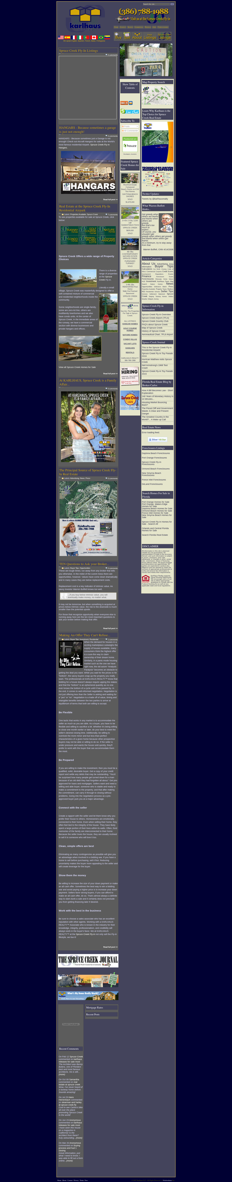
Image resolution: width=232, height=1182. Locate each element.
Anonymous (75, 1120)
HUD (143, 281)
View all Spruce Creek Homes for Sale (77, 367)
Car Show (156, 269)
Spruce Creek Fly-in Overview (156, 314)
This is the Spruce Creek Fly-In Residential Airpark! (157, 348)
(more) (62, 1074)
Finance (146, 276)
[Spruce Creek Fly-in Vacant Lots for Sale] (88, 240)
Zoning (156, 299)
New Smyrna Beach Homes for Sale (157, 516)
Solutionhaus (167, 1180)
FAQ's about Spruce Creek (155, 324)
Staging (151, 296)
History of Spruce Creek (153, 331)
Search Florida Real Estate (155, 535)
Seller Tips (167, 291)
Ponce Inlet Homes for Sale (155, 513)
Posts (126, 126)
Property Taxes (161, 289)
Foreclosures (163, 27)
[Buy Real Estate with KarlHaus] (118, 36)
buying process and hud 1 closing (69, 1148)
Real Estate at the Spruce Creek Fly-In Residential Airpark (84, 208)
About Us (148, 263)
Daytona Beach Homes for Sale (157, 508)
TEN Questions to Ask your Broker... (84, 564)
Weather (144, 299)
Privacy (76, 1180)
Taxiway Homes (161, 296)
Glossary (158, 279)
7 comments (113, 215)
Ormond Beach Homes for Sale (157, 511)
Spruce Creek (92, 214)
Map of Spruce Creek (152, 328)
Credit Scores (167, 271)
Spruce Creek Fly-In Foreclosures (151, 463)
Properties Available (78, 214)
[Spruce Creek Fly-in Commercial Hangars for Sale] (107, 240)
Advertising (74, 478)
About (64, 1180)
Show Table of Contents (130, 85)
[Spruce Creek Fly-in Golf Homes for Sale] (88, 230)
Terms (82, 1180)
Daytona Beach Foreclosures (156, 453)
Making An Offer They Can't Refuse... (84, 635)
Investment (84, 639)
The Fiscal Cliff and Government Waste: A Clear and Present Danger (157, 411)
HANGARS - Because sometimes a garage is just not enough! (87, 129)
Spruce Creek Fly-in (85, 934)
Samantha (74, 1079)
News (82, 478)
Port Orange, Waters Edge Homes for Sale (154, 505)
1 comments (113, 640)
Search (130, 27)
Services (145, 294)
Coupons (159, 271)
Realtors (170, 289)
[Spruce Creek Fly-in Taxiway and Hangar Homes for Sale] (70, 230)
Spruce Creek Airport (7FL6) (155, 318)
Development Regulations (152, 274)
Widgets (150, 299)
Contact (123, 27)
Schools (157, 292)
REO (143, 292)
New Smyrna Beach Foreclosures (151, 474)
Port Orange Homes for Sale (155, 502)
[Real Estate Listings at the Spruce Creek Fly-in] (164, 36)
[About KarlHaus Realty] (137, 36)
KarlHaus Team (163, 281)
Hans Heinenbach (66, 1098)
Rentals (148, 27)
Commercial (139, 27)
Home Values (168, 279)
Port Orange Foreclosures (154, 458)
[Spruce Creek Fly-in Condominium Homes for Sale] (70, 240)
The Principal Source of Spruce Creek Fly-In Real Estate (87, 472)
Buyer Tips (74, 568)
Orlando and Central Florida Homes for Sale (155, 529)
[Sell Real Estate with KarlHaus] (127, 36)
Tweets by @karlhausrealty (155, 199)
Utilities (170, 296)
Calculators (147, 269)
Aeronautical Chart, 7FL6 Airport (157, 334)
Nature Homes (156, 284)
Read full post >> (110, 200)
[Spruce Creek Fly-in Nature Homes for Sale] (107, 230)
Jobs (154, 27)
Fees (86, 1180)
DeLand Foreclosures (152, 484)
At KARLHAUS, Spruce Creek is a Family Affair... (87, 382)
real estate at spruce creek (69, 1083)
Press (88, 478)
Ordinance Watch (160, 287)
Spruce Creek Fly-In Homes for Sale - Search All (157, 523)
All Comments (130, 130)
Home (116, 27)
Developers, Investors (130, 154)
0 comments (113, 55)
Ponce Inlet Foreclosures (154, 480)
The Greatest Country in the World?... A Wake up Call (155, 418)
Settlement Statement (157, 294)
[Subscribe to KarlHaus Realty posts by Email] (131, 103)
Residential (94, 639)
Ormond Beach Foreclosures (156, 469)
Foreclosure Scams (164, 277)
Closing (164, 269)
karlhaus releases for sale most (70, 1060)
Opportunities (85, 568)
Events (170, 274)
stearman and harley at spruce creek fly (70, 1103)
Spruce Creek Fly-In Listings (78, 50)
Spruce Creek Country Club (155, 321)
